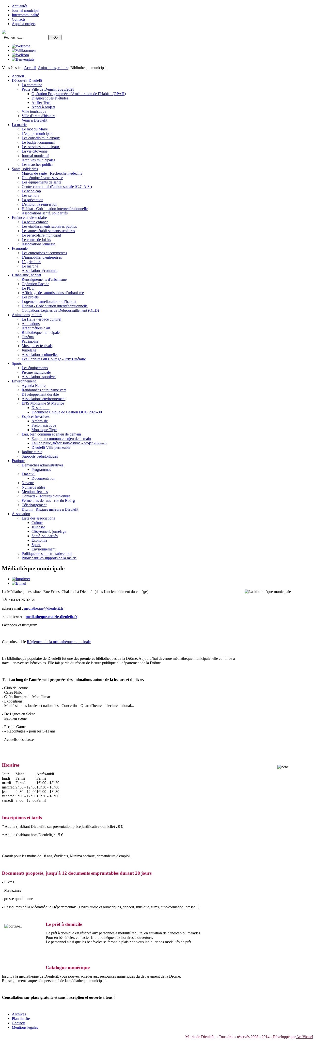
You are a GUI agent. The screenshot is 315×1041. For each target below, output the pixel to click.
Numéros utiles (33, 487)
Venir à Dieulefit (34, 120)
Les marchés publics (37, 164)
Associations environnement (43, 399)
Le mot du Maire (35, 129)
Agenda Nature (34, 385)
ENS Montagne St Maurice (43, 403)
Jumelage (29, 350)
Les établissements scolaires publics (49, 226)
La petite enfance (35, 222)
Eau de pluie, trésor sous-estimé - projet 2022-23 (69, 443)
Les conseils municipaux (41, 138)
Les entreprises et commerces (44, 253)
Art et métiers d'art (36, 328)
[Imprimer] (21, 579)
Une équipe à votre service (42, 178)
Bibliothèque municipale (41, 332)
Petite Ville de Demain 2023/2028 (48, 89)
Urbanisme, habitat (26, 275)
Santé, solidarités (25, 169)
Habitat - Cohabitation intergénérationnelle (55, 209)
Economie (20, 248)
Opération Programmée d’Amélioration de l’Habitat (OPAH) (79, 94)
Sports (17, 363)
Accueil (30, 68)
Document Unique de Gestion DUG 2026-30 (67, 412)
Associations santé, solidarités (45, 213)
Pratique (18, 461)
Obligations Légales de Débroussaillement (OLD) (60, 310)
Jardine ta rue (32, 452)
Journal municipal (25, 10)
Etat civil (28, 474)
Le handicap (31, 191)
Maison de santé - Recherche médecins (52, 173)
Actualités (19, 6)
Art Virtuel (304, 1037)
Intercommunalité (25, 15)
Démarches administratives (42, 465)
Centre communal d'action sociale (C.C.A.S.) (57, 186)
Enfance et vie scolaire (29, 217)
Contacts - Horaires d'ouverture (46, 496)
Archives (19, 1014)
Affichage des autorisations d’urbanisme (53, 293)
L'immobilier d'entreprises (42, 257)
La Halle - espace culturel (41, 319)
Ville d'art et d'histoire (38, 116)
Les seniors (30, 195)
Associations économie (39, 270)
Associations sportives (39, 377)
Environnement (24, 381)
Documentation (43, 478)
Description (40, 408)
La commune (32, 85)
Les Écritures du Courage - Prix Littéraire (54, 359)
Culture (37, 522)
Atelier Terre (41, 102)
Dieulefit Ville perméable (51, 447)
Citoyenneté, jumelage (49, 531)
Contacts (18, 19)
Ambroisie (40, 421)
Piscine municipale (36, 372)
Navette (28, 483)
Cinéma (28, 337)
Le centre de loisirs (36, 240)
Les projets (30, 297)
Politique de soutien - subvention (47, 553)
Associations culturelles (40, 354)
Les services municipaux (41, 147)
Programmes (41, 469)
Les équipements (35, 368)
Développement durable (40, 394)
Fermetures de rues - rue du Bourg (48, 500)
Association (21, 514)
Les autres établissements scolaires (48, 231)
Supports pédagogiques (40, 456)
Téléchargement (34, 505)
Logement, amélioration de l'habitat (49, 301)
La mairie (19, 125)
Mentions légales (35, 492)
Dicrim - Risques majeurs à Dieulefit (50, 509)
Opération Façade (35, 284)
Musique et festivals (37, 346)
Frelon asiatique (44, 425)
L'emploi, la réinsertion (39, 204)
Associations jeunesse (38, 244)
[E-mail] (19, 583)
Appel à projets (23, 24)
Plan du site (21, 1018)
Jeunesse (38, 527)
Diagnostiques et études (50, 98)
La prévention (32, 200)
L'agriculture (31, 262)
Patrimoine (30, 341)
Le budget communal (38, 142)
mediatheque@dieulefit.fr (43, 608)
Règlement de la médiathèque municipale (59, 642)
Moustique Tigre (44, 430)
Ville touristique (34, 111)
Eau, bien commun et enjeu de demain (51, 434)
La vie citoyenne (34, 151)
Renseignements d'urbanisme (44, 279)
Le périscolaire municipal (41, 235)
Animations (31, 324)
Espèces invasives (35, 416)
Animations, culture (53, 68)
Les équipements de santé (41, 182)
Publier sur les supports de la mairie (49, 558)
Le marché (30, 266)
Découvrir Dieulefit (27, 80)
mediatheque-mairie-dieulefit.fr (51, 617)
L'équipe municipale (37, 133)
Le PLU (28, 288)
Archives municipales (38, 160)
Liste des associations (38, 518)
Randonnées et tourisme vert (44, 390)
